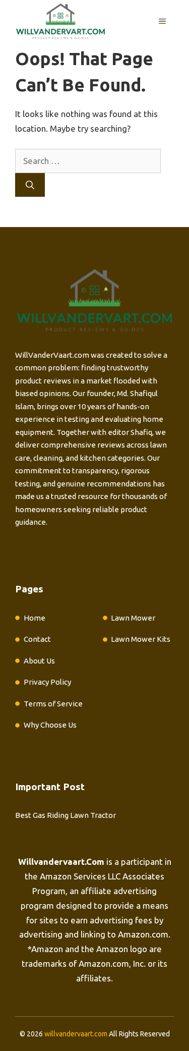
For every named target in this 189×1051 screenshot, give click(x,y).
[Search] (30, 185)
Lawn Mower (133, 618)
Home (34, 618)
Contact (37, 639)
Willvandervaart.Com (61, 861)
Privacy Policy (47, 682)
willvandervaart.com (75, 1034)
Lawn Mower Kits (140, 639)
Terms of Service (53, 703)
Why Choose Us (50, 725)
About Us (39, 660)
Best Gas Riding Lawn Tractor (65, 815)
